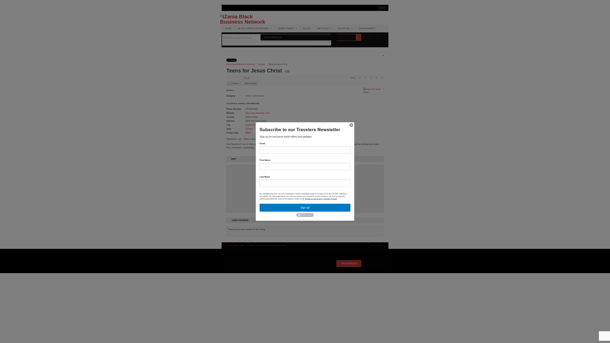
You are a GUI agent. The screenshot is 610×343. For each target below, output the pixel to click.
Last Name (265, 177)
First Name (265, 160)
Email (262, 143)
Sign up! (305, 207)
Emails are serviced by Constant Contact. (321, 198)
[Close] (351, 125)
